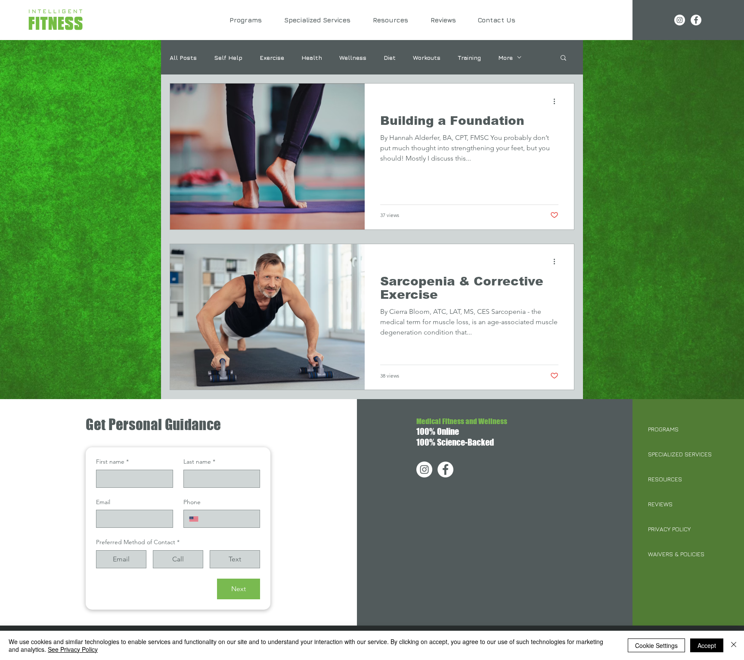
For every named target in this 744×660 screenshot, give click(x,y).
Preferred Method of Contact (138, 542)
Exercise (272, 57)
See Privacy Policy (73, 649)
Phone (192, 502)
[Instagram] (679, 20)
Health (311, 57)
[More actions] (557, 101)
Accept (707, 645)
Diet (390, 57)
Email (103, 502)
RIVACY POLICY (671, 529)
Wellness (352, 57)
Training (469, 57)
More (505, 57)
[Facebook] (696, 20)
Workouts (426, 57)
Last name (199, 461)
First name (112, 461)
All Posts (183, 57)
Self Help (228, 57)
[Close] (733, 645)
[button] (563, 58)
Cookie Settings (656, 645)
